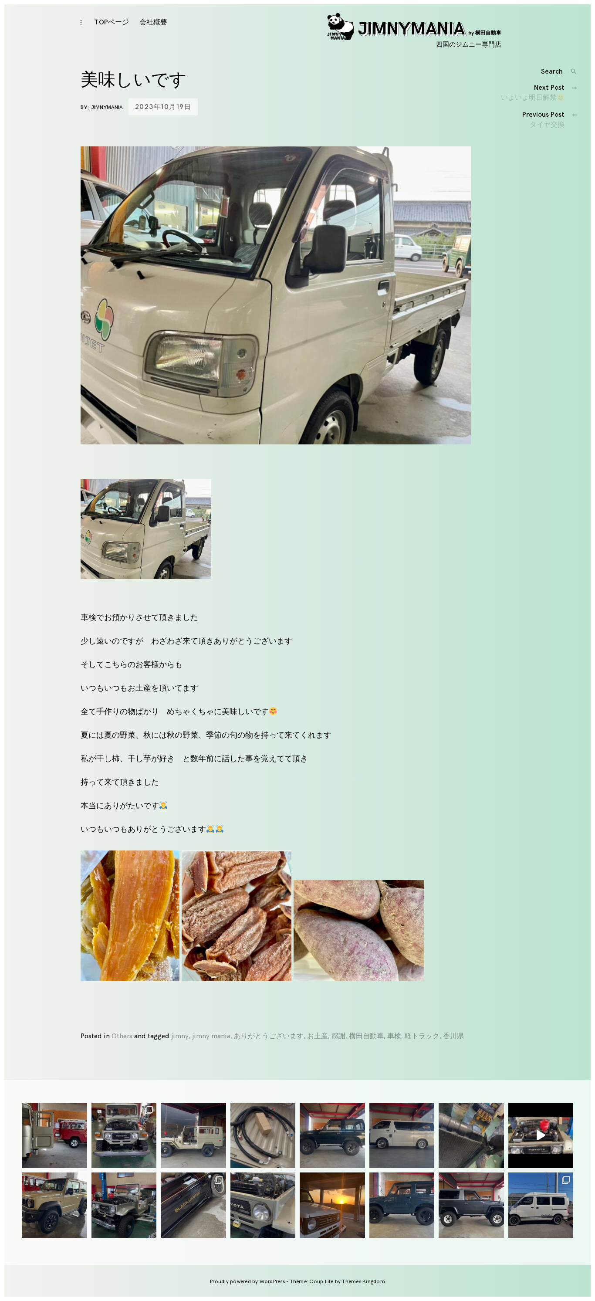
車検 (394, 1036)
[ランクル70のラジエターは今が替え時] (471, 1135)
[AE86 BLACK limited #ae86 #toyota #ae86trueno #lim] (193, 1205)
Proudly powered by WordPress (248, 1281)
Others (122, 1036)
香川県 (453, 1036)
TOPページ (111, 22)
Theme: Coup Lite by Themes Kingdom (337, 1281)
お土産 (317, 1036)
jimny (180, 1036)
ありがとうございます (269, 1036)
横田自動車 (366, 1036)
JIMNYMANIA (429, 29)
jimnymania (107, 107)
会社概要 (153, 22)
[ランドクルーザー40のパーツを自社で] (263, 1135)
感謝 (338, 1036)
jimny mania (211, 1036)
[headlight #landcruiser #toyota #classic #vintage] (263, 1205)
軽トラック (422, 1036)
